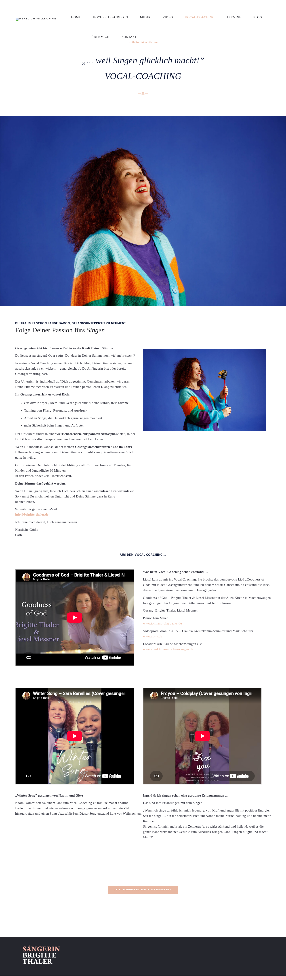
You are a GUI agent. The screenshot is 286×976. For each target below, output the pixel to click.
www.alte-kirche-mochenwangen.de (168, 649)
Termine (234, 17)
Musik (145, 17)
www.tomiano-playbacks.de (162, 623)
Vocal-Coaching (200, 17)
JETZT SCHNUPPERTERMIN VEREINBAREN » (143, 890)
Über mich (100, 37)
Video (168, 17)
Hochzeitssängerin (110, 17)
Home (76, 17)
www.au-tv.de (152, 636)
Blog (257, 17)
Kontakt (129, 37)
